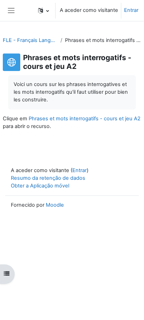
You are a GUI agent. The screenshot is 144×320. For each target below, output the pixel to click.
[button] (43, 10)
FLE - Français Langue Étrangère (30, 40)
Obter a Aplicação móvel (40, 186)
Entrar (131, 10)
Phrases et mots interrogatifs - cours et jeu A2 (85, 118)
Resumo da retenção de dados (48, 178)
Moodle (55, 205)
